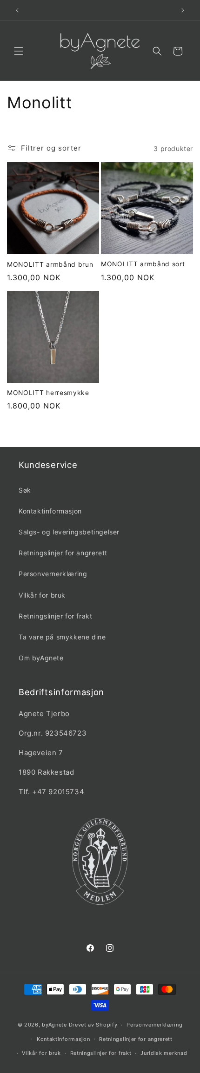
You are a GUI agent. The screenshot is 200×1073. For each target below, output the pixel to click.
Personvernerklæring (53, 574)
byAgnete (54, 1024)
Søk (25, 490)
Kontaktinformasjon (50, 511)
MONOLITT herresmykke (48, 392)
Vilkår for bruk (42, 595)
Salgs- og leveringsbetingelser (69, 532)
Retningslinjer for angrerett (63, 553)
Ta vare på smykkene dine (62, 637)
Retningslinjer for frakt (55, 616)
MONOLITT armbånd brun (50, 264)
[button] (18, 51)
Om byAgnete (41, 658)
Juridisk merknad (163, 1053)
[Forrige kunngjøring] (17, 10)
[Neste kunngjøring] (183, 10)
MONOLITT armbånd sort (143, 264)
